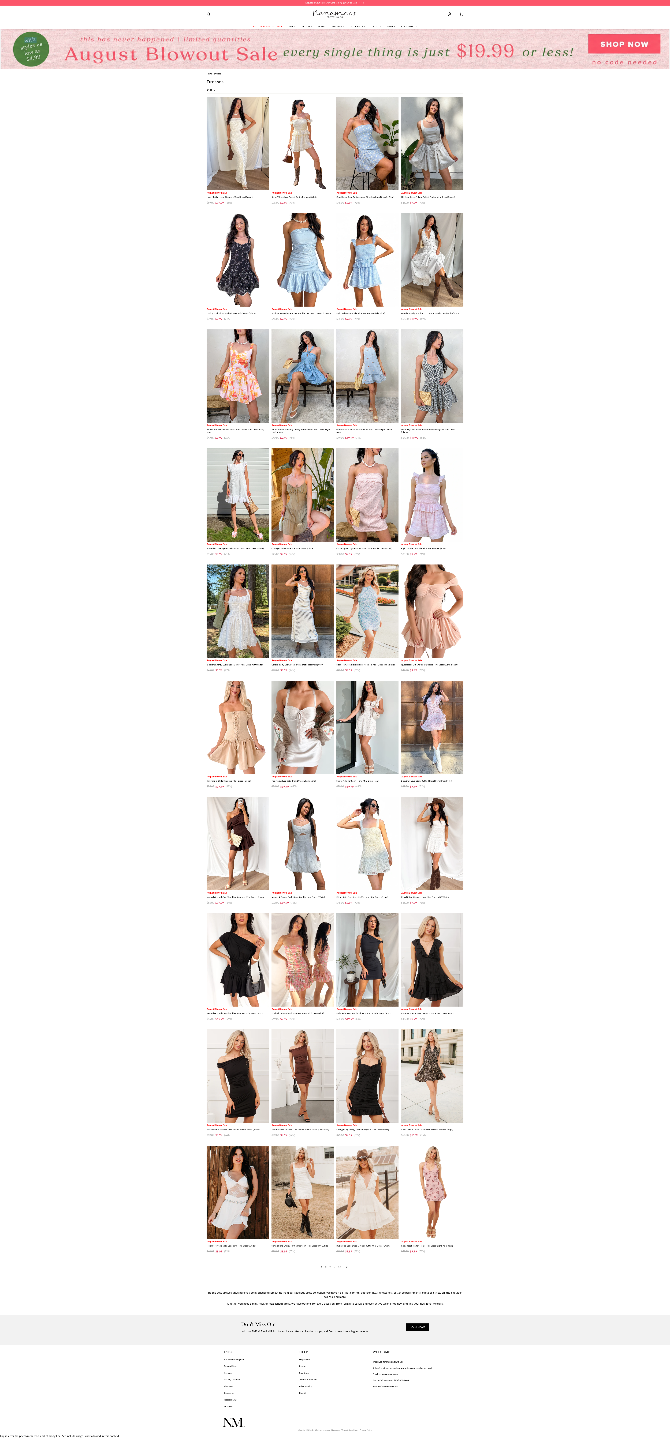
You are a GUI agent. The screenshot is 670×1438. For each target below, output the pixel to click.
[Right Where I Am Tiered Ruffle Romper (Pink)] (432, 495)
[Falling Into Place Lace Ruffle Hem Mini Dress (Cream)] (367, 843)
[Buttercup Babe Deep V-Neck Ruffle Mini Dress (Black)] (432, 960)
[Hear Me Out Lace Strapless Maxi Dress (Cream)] (238, 143)
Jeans (322, 26)
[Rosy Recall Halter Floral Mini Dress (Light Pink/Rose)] (432, 1192)
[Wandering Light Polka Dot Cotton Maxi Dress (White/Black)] (432, 259)
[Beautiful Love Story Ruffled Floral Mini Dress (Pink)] (432, 727)
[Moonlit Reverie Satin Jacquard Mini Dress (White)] (238, 1192)
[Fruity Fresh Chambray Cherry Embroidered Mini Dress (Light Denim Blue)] (302, 376)
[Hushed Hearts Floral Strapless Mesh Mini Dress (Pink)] (302, 960)
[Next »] (346, 1267)
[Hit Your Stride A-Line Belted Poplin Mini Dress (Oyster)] (432, 143)
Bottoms (338, 26)
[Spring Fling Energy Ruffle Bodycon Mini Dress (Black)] (367, 1076)
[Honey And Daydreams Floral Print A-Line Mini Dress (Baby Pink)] (238, 376)
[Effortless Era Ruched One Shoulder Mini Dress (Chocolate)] (302, 1076)
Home (209, 73)
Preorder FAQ (230, 1399)
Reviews (228, 1373)
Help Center (304, 1359)
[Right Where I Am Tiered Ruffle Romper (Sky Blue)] (367, 259)
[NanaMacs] (335, 14)
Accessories (409, 26)
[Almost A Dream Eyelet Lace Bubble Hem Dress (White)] (302, 843)
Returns (302, 1366)
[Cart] (460, 14)
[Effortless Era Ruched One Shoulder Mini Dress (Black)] (238, 1076)
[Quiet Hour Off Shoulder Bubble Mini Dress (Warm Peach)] (432, 611)
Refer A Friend (230, 1366)
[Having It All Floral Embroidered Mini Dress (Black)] (238, 259)
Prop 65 (303, 1393)
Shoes (391, 26)
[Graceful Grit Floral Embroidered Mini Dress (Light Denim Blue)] (367, 376)
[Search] (208, 14)
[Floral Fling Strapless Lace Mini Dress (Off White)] (432, 843)
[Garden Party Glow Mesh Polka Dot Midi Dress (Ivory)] (302, 611)
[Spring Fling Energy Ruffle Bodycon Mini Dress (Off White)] (302, 1192)
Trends (376, 26)
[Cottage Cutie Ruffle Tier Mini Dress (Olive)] (302, 495)
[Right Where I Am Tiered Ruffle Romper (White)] (302, 143)
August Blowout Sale (267, 26)
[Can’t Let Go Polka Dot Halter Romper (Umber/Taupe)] (432, 1076)
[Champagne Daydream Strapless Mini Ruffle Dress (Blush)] (367, 495)
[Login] (451, 14)
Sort (210, 90)
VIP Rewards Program (234, 1359)
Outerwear (357, 26)
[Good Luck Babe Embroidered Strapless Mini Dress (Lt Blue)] (367, 143)
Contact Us (229, 1393)
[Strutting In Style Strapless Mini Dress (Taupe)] (238, 727)
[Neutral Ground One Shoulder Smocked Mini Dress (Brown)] (238, 843)
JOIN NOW (417, 1327)
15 (339, 1266)
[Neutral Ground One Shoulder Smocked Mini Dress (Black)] (238, 960)
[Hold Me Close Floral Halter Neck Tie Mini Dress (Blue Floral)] (367, 611)
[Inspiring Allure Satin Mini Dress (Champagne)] (302, 727)
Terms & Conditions (308, 1379)
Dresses (307, 26)
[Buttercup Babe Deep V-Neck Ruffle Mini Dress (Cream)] (367, 1192)
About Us (228, 1386)
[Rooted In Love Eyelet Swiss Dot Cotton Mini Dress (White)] (238, 495)
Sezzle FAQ (229, 1406)
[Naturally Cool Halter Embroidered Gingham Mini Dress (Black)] (432, 376)
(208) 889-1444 (401, 1380)
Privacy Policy (305, 1386)
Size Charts (304, 1373)
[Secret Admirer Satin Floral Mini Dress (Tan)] (367, 727)
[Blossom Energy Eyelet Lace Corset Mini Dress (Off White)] (238, 611)
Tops (292, 26)
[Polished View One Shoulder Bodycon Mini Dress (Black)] (367, 960)
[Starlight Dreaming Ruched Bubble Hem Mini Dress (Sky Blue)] (302, 259)
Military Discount (232, 1379)
